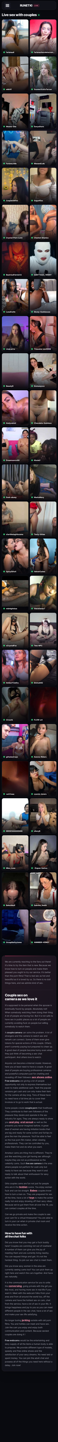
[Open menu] (7, 5)
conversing (15, 1285)
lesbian (23, 1186)
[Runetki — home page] (29, 5)
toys (31, 1197)
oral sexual (26, 1122)
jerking (26, 1320)
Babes (33, 1190)
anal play (14, 1122)
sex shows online (42, 1077)
